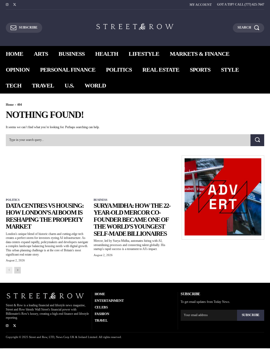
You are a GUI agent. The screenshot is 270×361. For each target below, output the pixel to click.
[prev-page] (9, 270)
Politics (13, 199)
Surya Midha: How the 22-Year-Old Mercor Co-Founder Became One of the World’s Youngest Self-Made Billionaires (132, 219)
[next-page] (17, 270)
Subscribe (250, 315)
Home (10, 105)
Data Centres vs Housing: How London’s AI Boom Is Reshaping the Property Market (45, 216)
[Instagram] (7, 4)
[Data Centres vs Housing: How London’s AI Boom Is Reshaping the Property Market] (47, 176)
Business (100, 199)
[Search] (257, 140)
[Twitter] (14, 4)
